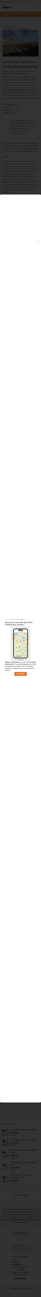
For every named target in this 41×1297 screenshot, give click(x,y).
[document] (20, 648)
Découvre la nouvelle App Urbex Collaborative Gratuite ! (19, 623)
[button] (38, 241)
